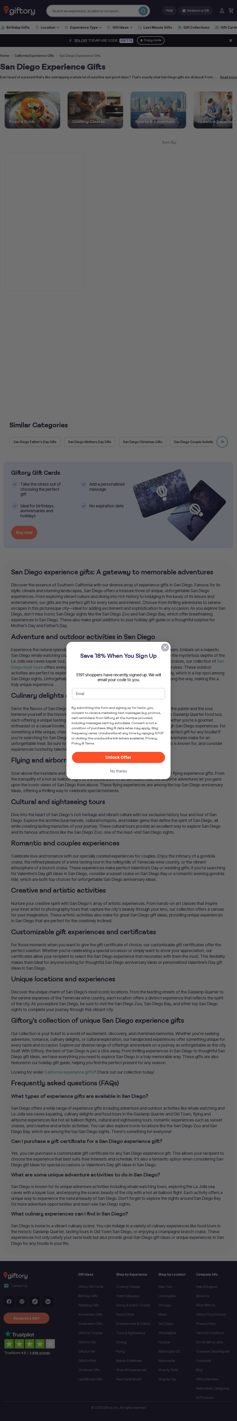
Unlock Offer (118, 757)
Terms (89, 743)
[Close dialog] (165, 647)
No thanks (118, 771)
